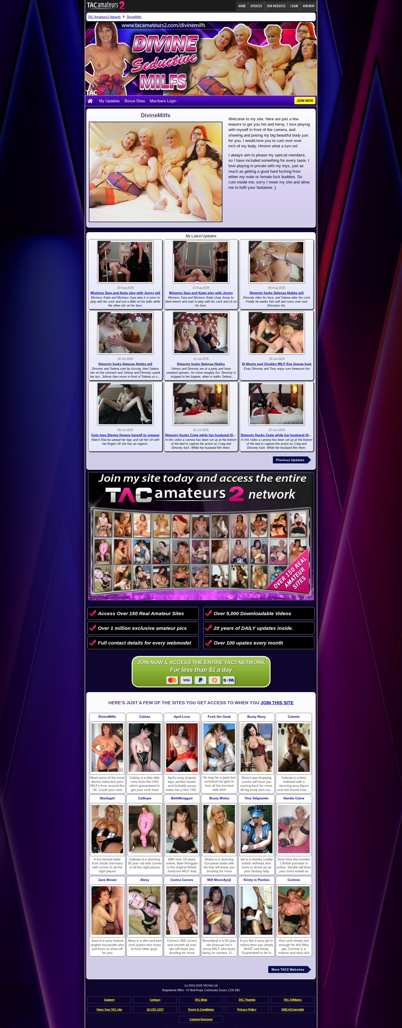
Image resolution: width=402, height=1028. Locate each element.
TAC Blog (201, 999)
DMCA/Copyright (292, 1009)
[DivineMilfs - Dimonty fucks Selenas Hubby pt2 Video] (125, 333)
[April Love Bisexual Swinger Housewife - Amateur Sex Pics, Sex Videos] (182, 747)
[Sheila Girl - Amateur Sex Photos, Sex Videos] (107, 829)
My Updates (109, 100)
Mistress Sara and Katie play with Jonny (201, 293)
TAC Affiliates (293, 999)
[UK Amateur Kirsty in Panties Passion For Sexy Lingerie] (256, 910)
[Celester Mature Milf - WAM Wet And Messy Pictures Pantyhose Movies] (294, 747)
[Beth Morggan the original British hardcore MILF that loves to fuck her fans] (182, 829)
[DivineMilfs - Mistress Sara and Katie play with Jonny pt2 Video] (125, 262)
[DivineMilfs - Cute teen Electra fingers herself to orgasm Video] (125, 404)
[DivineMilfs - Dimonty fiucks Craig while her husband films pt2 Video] (276, 404)
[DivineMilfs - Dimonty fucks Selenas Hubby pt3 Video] (276, 262)
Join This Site (277, 702)
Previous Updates (290, 460)
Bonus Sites (134, 100)
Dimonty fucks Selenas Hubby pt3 (277, 293)
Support (109, 999)
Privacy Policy (246, 1009)
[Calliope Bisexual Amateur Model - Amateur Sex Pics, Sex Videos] (144, 829)
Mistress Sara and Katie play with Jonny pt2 (125, 293)
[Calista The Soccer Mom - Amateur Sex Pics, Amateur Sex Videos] (144, 747)
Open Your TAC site (109, 1009)
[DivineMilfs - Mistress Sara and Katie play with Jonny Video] (201, 262)
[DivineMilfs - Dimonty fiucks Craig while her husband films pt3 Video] (201, 404)
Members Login (163, 100)
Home (242, 5)
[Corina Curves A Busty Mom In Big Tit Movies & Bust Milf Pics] (182, 910)
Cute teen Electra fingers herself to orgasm (125, 435)
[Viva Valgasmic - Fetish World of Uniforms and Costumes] (256, 829)
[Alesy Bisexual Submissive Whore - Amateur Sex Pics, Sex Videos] (144, 910)
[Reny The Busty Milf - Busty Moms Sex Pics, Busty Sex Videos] (256, 747)
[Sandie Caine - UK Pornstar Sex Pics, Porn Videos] (294, 829)
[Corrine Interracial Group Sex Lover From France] (294, 910)
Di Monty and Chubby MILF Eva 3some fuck (277, 364)
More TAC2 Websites (287, 969)
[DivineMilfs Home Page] (90, 101)
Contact (155, 999)
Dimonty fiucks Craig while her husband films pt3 (204, 435)
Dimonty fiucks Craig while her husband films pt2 (280, 435)
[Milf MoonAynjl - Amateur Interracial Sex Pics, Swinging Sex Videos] (219, 910)
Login (294, 5)
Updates (256, 5)
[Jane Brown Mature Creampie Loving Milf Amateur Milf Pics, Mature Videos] (107, 910)
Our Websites (276, 5)
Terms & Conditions (201, 1009)
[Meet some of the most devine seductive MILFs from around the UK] (107, 747)
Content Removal (200, 1019)
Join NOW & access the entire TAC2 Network (201, 666)
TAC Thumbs (246, 999)
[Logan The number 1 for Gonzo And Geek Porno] (219, 747)
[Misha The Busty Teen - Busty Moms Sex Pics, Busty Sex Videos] (219, 829)
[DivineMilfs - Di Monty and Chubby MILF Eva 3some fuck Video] (276, 333)
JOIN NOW (308, 5)
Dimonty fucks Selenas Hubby (201, 364)
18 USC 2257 (155, 1009)
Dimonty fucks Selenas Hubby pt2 (125, 364)
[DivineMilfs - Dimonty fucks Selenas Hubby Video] (201, 333)
